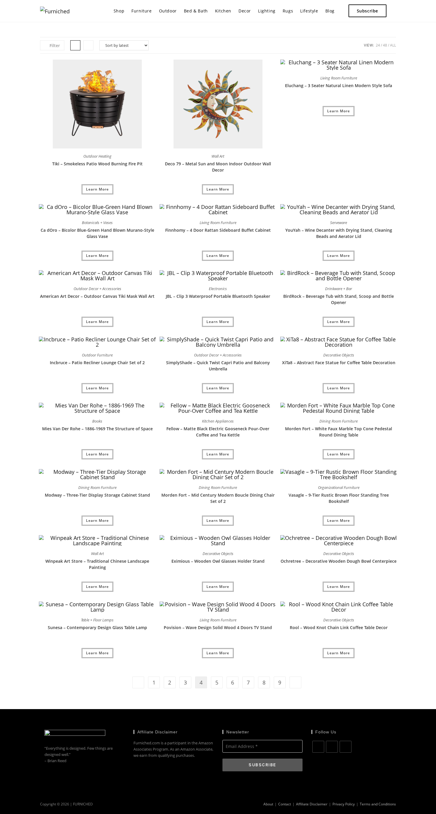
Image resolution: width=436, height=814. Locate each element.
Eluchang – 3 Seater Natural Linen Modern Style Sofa (338, 85)
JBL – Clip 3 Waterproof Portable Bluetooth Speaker (218, 296)
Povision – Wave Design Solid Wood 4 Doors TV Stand (218, 627)
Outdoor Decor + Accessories (97, 288)
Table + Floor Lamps (97, 620)
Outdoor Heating (97, 156)
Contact (284, 804)
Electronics (218, 288)
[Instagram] (332, 747)
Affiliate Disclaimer (311, 804)
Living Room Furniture (338, 78)
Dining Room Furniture (338, 421)
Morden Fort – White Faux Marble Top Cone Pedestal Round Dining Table (338, 432)
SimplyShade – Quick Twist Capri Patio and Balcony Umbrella (218, 366)
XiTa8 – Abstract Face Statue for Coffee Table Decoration (338, 362)
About (268, 804)
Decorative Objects (338, 355)
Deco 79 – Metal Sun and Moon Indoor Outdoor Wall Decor (218, 167)
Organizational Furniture (338, 487)
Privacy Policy (343, 804)
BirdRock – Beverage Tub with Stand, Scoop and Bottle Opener (338, 299)
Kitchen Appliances (218, 421)
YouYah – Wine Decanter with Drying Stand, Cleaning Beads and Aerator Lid (338, 233)
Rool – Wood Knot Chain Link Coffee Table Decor (339, 627)
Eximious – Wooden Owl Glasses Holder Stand (218, 561)
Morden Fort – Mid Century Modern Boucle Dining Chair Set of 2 (218, 498)
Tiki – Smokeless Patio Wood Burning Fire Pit (97, 164)
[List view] (88, 45)
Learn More (97, 189)
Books (97, 421)
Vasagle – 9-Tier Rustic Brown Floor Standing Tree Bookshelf (339, 498)
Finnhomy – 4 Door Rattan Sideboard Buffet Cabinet (218, 230)
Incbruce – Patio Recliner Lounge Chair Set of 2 (97, 362)
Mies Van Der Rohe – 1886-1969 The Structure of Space (97, 428)
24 (378, 45)
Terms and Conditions (378, 804)
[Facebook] (318, 747)
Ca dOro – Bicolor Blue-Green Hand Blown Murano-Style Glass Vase (97, 233)
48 (385, 45)
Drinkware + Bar (338, 288)
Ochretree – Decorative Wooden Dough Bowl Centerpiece (339, 561)
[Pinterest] (345, 747)
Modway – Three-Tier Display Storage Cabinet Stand (97, 495)
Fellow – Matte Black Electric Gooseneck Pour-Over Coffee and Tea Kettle (217, 432)
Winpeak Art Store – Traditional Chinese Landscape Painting (97, 564)
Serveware (338, 222)
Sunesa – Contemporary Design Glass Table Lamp (97, 627)
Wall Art (217, 156)
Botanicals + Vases (97, 222)
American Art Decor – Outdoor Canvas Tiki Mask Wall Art (97, 296)
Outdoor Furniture (97, 355)
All (393, 45)
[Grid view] (75, 45)
